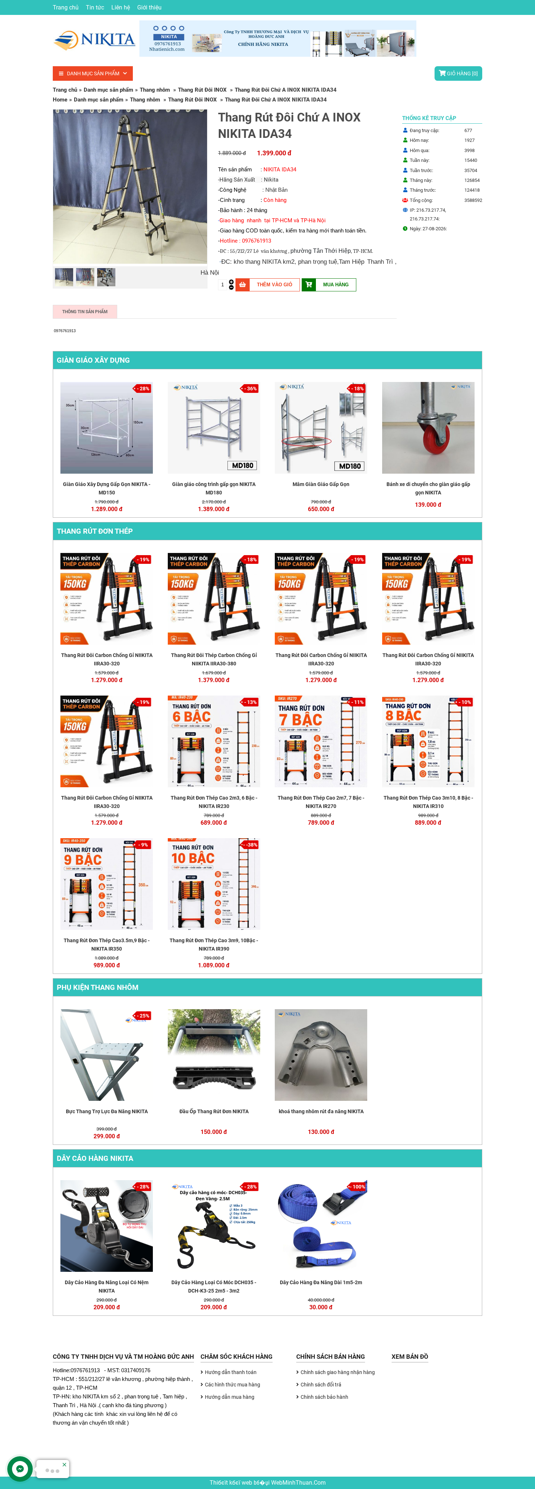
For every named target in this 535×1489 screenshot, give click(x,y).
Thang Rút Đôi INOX (203, 90)
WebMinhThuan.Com (298, 1483)
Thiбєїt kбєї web (232, 1483)
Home (60, 99)
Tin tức (95, 7)
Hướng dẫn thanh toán (231, 1372)
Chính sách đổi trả (321, 1385)
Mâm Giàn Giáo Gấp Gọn (321, 484)
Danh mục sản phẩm (93, 73)
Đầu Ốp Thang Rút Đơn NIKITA (214, 1111)
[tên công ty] (138, 54)
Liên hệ (120, 7)
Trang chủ (66, 7)
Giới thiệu (149, 7)
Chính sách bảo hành (324, 1397)
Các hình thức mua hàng (232, 1385)
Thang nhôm (155, 90)
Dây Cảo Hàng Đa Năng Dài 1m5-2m (321, 1282)
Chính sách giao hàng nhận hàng (338, 1372)
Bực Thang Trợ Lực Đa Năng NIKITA (107, 1111)
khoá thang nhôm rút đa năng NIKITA (321, 1111)
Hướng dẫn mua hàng (229, 1397)
